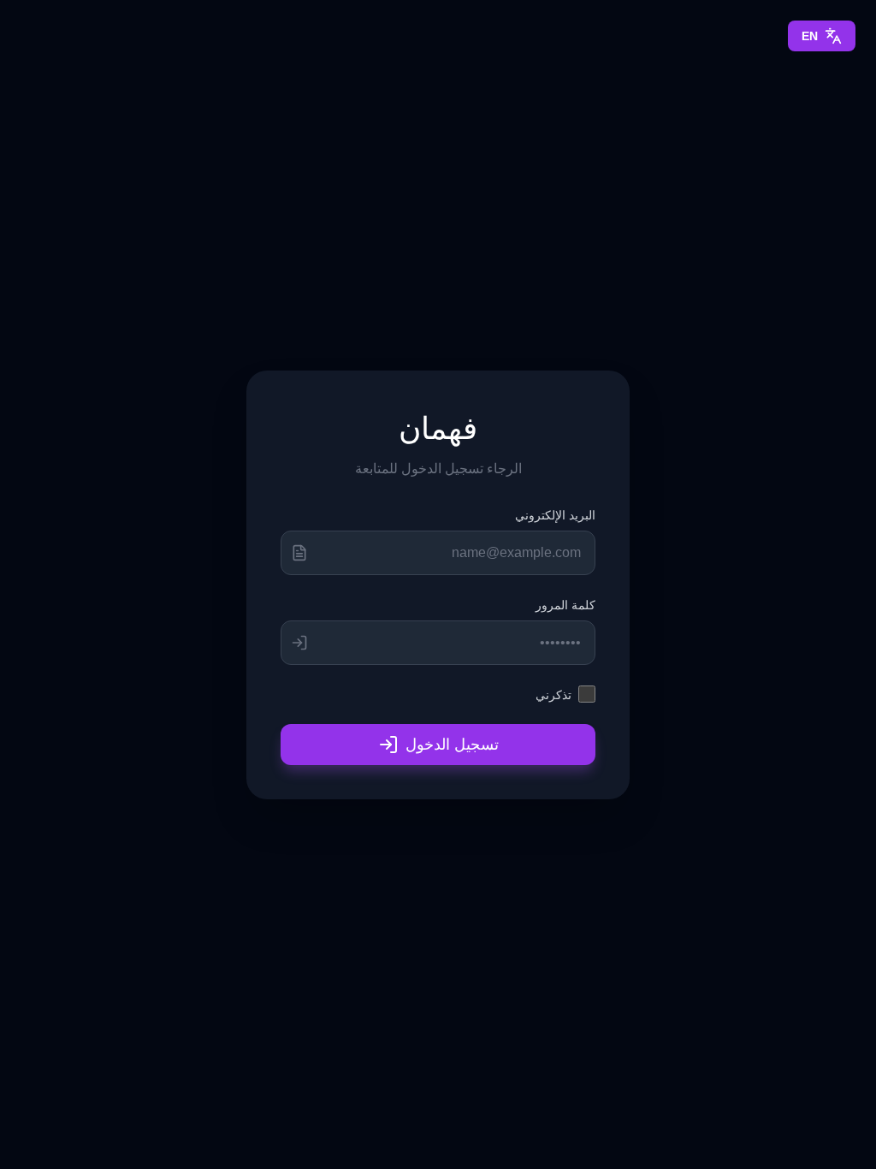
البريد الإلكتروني (555, 515)
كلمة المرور (565, 604)
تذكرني (553, 694)
